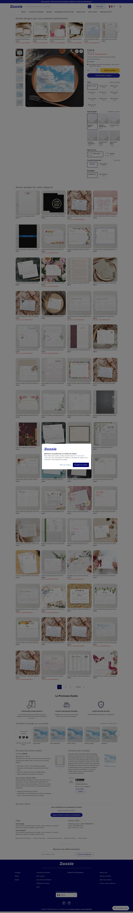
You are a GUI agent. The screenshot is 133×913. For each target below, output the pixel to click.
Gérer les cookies (65, 465)
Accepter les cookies (80, 465)
